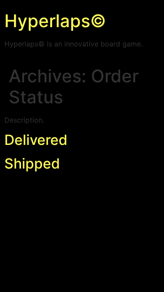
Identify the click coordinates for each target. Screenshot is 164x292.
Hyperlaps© (55, 21)
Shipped (32, 163)
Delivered (35, 139)
